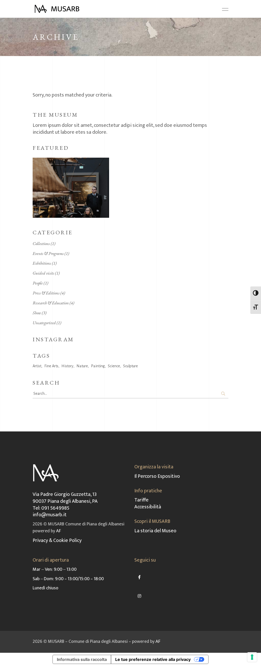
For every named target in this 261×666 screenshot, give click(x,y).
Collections (41, 243)
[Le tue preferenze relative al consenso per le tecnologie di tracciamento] (252, 657)
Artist (37, 366)
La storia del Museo (155, 530)
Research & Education (51, 303)
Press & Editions (46, 293)
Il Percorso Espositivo (157, 476)
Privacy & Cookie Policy (57, 540)
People (38, 283)
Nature (82, 366)
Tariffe (141, 500)
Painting (98, 366)
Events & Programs (48, 253)
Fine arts (51, 366)
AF (58, 531)
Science (114, 366)
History (67, 366)
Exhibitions (42, 263)
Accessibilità (147, 506)
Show (37, 313)
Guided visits (43, 273)
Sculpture (130, 366)
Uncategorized (44, 322)
